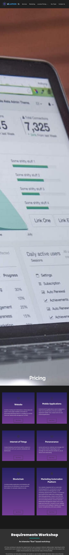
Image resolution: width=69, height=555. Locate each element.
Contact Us (62, 4)
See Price (18, 420)
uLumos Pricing (41, 4)
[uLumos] (11, 5)
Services (24, 4)
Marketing (32, 4)
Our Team (53, 4)
